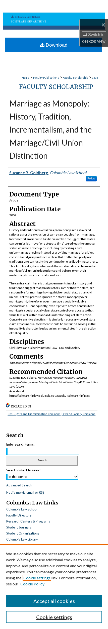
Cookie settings (36, 577)
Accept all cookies (54, 601)
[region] (54, 586)
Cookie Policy (32, 583)
